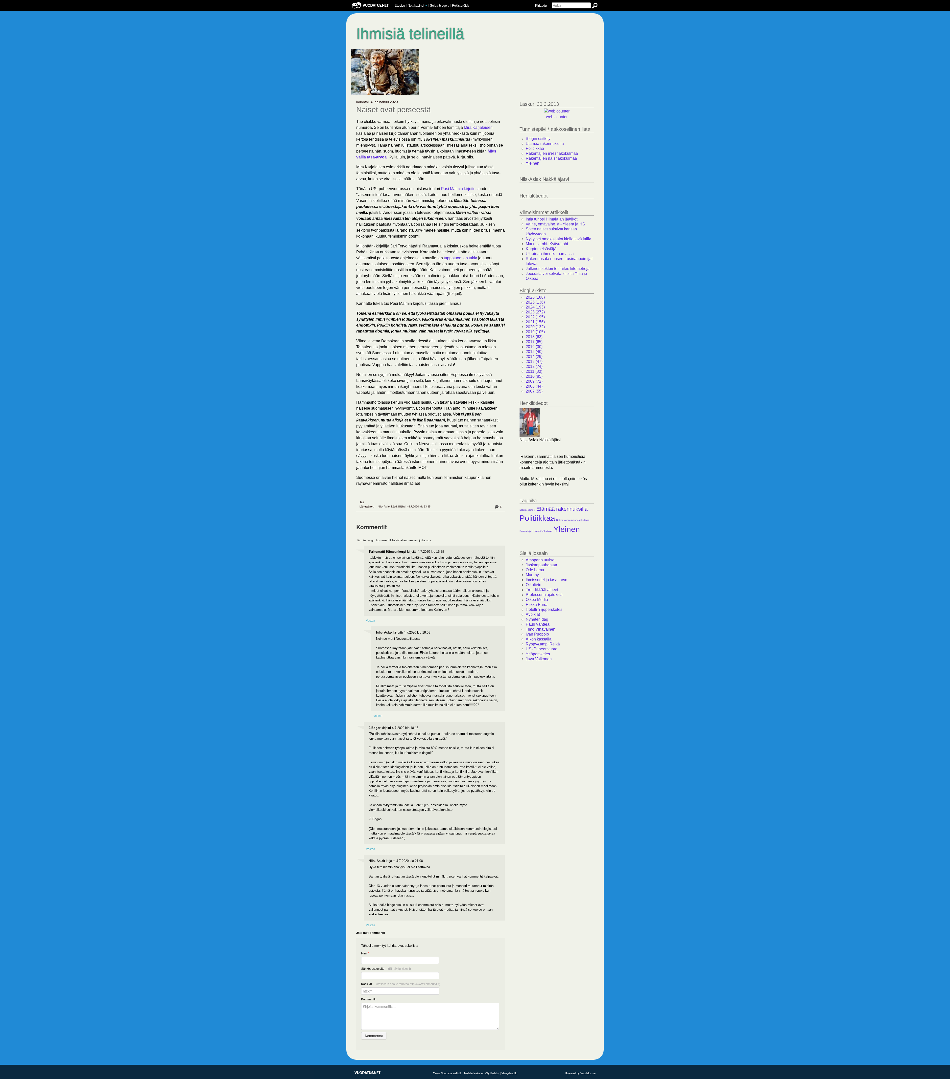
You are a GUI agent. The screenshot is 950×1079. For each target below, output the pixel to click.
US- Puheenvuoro (541, 649)
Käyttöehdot (492, 1073)
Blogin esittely (538, 138)
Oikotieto (533, 585)
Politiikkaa (535, 148)
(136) (535, 302)
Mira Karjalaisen (478, 127)
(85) (534, 376)
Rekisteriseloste (473, 1073)
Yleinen (532, 163)
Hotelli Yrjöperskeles (544, 609)
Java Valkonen (539, 659)
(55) (534, 391)
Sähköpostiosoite (386, 968)
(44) (534, 386)
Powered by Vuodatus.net (580, 1073)
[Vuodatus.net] (367, 1072)
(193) (535, 307)
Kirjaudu (541, 5)
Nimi (365, 953)
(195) (535, 317)
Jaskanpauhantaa (541, 565)
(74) (534, 366)
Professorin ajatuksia (544, 595)
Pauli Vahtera (537, 624)
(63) (534, 337)
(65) (534, 342)
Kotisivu (400, 984)
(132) (535, 327)
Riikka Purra (536, 604)
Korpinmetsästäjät (541, 249)
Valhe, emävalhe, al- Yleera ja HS (555, 224)
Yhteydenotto (509, 1073)
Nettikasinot (416, 5)
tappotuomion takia (460, 258)
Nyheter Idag (537, 619)
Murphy (532, 575)
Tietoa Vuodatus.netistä (447, 1073)
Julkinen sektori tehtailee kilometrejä (558, 268)
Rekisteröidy (460, 5)
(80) (534, 371)
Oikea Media (537, 599)
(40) (534, 352)
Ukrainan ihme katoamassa (550, 254)
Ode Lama (535, 570)
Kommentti (368, 999)
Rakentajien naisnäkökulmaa (551, 158)
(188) (535, 297)
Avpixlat (533, 614)
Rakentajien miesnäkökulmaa (552, 153)
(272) (535, 312)
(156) (535, 322)
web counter (557, 117)
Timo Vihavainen (540, 629)
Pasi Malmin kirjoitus (459, 189)
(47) (534, 361)
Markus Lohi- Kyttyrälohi (547, 244)
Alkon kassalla (538, 639)
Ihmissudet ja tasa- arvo (546, 580)
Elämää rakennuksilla (545, 143)
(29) (534, 356)
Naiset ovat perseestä (393, 109)
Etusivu (400, 5)
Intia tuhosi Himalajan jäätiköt (551, 219)
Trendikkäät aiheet (542, 590)
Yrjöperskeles (538, 654)
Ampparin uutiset (540, 560)
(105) (535, 332)
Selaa (439, 5)
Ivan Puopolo (537, 634)
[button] (426, 5)
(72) (534, 381)
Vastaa (370, 620)
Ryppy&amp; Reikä (543, 644)
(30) (534, 347)
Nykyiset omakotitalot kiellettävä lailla (558, 239)
